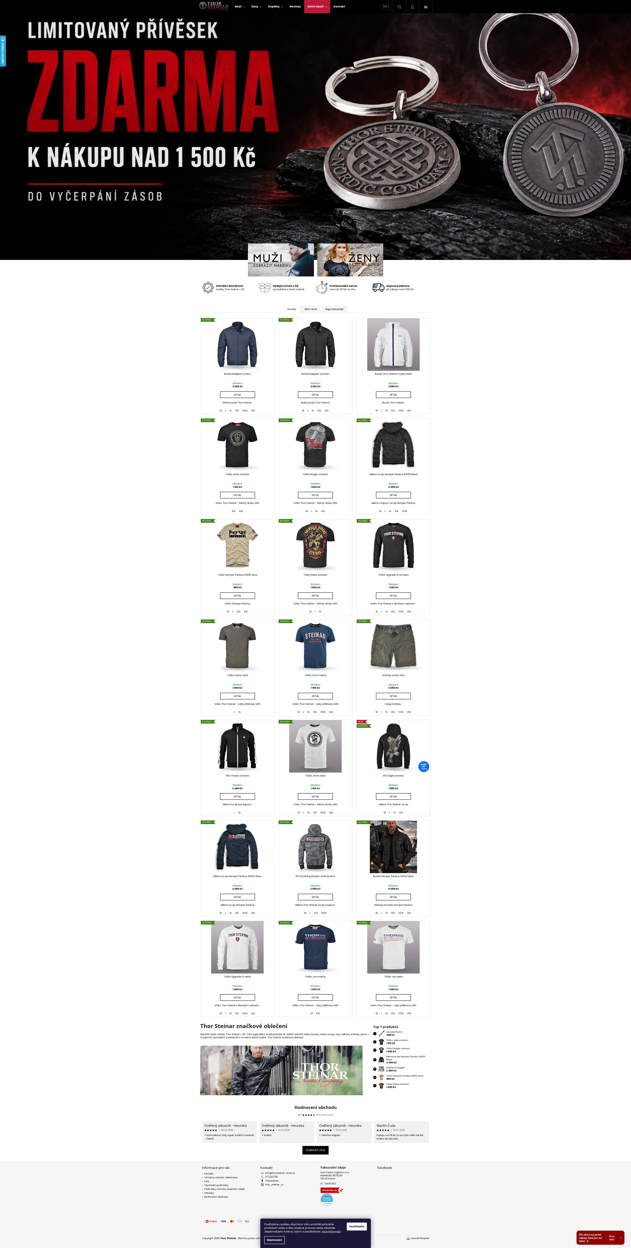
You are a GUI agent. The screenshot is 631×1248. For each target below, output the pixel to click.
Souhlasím (356, 1226)
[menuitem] (240, 6)
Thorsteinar (271, 1180)
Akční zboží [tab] (310, 309)
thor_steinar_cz (274, 1184)
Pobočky (209, 1193)
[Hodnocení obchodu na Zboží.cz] (333, 1190)
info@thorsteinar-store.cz (280, 1173)
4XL (253, 410)
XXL (237, 410)
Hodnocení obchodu (315, 1107)
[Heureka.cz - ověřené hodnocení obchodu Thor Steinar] (327, 1200)
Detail (237, 394)
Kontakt (208, 1173)
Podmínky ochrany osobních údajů (224, 1189)
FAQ (206, 1181)
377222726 (271, 1176)
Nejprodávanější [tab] (334, 309)
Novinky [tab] (291, 309)
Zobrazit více (315, 1150)
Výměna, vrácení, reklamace (221, 1177)
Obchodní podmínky (216, 1185)
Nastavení (274, 1240)
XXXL (245, 410)
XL (230, 410)
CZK (385, 6)
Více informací (331, 1231)
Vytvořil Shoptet (420, 1238)
